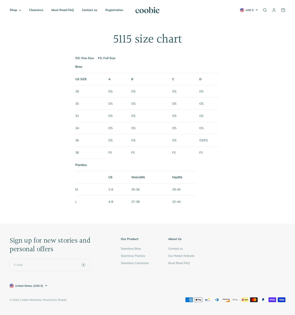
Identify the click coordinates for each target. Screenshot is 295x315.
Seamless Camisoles (135, 263)
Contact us (89, 10)
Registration (114, 10)
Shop (13, 10)
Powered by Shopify (55, 299)
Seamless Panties (133, 256)
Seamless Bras (131, 248)
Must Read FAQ (62, 10)
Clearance (36, 10)
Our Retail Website (181, 256)
